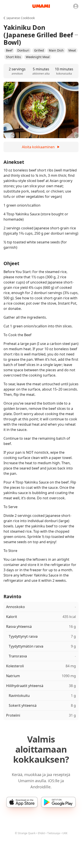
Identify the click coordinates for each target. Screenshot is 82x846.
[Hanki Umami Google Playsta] (58, 802)
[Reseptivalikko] (76, 35)
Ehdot (41, 833)
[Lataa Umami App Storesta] (22, 802)
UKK (64, 833)
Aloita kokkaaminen (38, 147)
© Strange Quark (25, 833)
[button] (9, 50)
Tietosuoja (53, 833)
